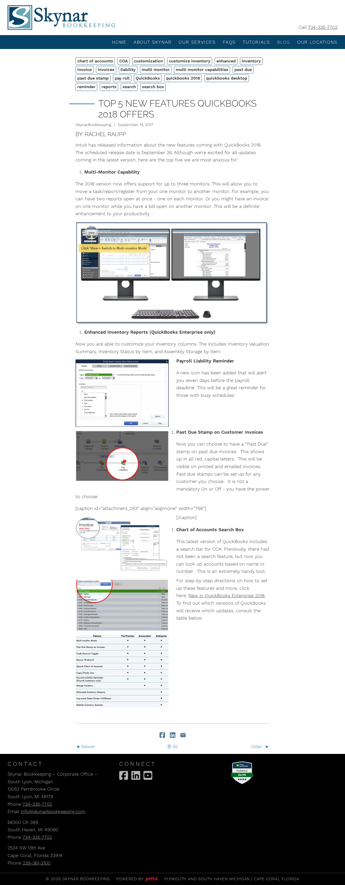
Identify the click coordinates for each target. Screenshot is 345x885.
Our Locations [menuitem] (317, 42)
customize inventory (189, 61)
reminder (86, 86)
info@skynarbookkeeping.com (53, 811)
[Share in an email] (183, 735)
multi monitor (156, 69)
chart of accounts (95, 61)
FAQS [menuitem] (229, 42)
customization (148, 61)
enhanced (226, 61)
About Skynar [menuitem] (152, 42)
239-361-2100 (37, 863)
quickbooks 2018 (183, 78)
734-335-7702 (322, 27)
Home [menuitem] (119, 42)
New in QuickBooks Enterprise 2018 (226, 595)
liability (128, 69)
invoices (106, 69)
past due (243, 69)
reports (109, 86)
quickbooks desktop (226, 78)
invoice (84, 69)
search (129, 86)
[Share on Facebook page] (163, 735)
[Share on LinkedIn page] (173, 735)
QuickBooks (148, 78)
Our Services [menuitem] (197, 42)
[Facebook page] (123, 775)
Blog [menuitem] (283, 42)
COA (123, 61)
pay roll (122, 78)
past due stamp (93, 78)
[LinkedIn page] (135, 775)
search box (153, 86)
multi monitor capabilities (202, 69)
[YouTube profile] (147, 775)
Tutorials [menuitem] (256, 42)
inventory (251, 61)
